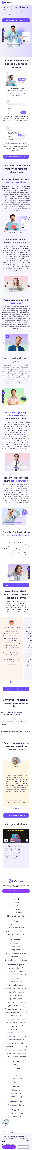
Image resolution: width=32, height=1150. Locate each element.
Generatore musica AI (16, 1029)
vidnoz (7, 2)
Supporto (16, 1082)
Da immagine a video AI (16, 975)
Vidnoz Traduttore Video (16, 916)
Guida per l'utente (16, 1113)
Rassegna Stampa (16, 1097)
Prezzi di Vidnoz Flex (16, 935)
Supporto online (16, 1117)
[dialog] (16, 1141)
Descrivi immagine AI (16, 1040)
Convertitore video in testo (16, 1046)
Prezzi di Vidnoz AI (16, 924)
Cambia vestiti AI (16, 1043)
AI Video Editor (16, 956)
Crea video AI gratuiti (16, 891)
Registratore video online (16, 1005)
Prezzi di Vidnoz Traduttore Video (16, 931)
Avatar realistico (16, 943)
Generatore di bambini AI (16, 988)
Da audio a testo (16, 985)
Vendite (16, 1072)
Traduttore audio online (16, 1033)
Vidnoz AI (16, 712)
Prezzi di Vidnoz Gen (16, 928)
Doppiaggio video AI (16, 999)
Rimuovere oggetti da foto (16, 1012)
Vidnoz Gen (16, 906)
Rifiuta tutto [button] (23, 1147)
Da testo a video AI (16, 971)
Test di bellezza (16, 982)
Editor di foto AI (16, 978)
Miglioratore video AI (16, 992)
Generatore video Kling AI (16, 1036)
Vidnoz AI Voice (16, 913)
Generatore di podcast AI (16, 1053)
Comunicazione (16, 1078)
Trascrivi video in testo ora (17, 20)
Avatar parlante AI (16, 968)
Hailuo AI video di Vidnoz (16, 1057)
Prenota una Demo (16, 1105)
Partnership (16, 1093)
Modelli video (16, 946)
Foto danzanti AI (16, 995)
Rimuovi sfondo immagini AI (16, 1009)
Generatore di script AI (16, 1002)
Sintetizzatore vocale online (16, 1023)
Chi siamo (16, 1090)
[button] (10, 682)
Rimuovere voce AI (16, 1026)
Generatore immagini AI (16, 1050)
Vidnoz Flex (16, 909)
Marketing (16, 1075)
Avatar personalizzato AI (16, 953)
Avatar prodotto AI (16, 950)
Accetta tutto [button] (9, 1147)
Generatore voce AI (16, 1019)
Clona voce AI (16, 1016)
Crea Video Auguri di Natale (16, 960)
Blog (16, 1065)
